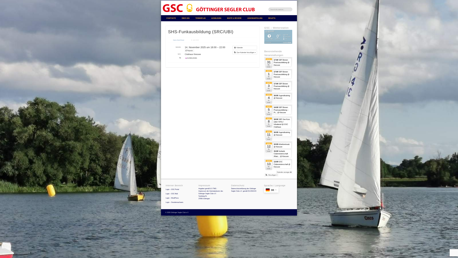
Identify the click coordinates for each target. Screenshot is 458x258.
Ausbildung (216, 18)
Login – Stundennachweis (174, 202)
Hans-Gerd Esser (178, 40)
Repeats (190, 50)
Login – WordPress (172, 198)
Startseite (171, 18)
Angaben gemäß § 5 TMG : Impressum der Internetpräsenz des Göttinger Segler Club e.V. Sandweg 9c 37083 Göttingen (210, 193)
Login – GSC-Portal (172, 189)
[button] (245, 52)
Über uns (186, 18)
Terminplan (200, 18)
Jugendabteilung (255, 18)
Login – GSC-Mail (172, 194)
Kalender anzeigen (283, 172)
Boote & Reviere (234, 18)
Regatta (271, 18)
